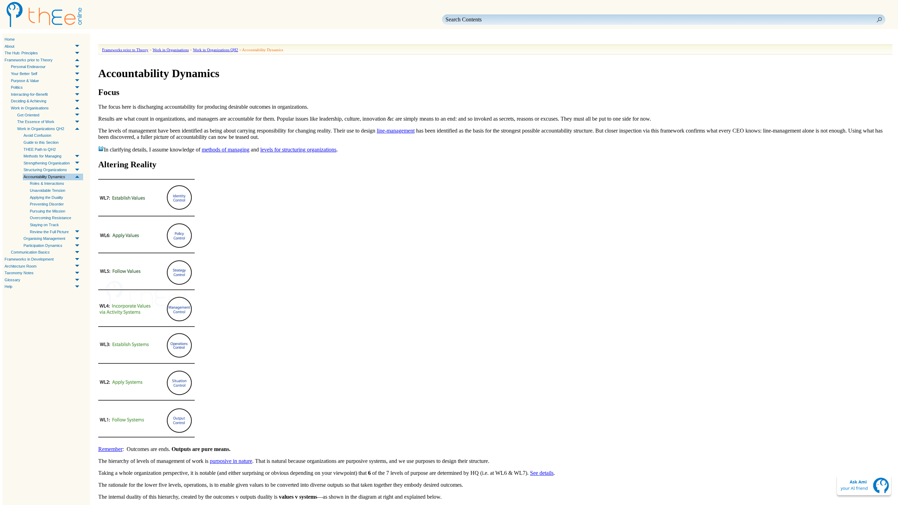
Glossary (12, 280)
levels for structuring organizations (298, 150)
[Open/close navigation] (125, 40)
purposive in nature (231, 461)
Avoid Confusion (37, 135)
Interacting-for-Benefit (29, 94)
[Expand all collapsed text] (151, 40)
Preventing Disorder (47, 204)
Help (8, 286)
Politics (17, 87)
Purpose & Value (25, 81)
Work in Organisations (30, 108)
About (9, 46)
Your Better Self (24, 74)
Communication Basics (30, 252)
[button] (879, 19)
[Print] (138, 40)
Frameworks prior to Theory (29, 60)
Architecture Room (20, 266)
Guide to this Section (41, 142)
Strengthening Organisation (47, 163)
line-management (396, 131)
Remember (110, 449)
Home (10, 39)
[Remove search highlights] (163, 40)
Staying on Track (44, 225)
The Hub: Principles (21, 53)
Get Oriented (28, 115)
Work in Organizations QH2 (40, 129)
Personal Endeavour (28, 67)
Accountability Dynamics (44, 177)
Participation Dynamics (43, 245)
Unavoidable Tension (47, 190)
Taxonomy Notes (19, 273)
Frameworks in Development (29, 259)
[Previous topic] (104, 40)
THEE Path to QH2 (40, 149)
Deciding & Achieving (28, 101)
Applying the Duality (46, 197)
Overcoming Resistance (50, 218)
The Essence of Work (35, 122)
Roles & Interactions (47, 183)
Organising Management (44, 238)
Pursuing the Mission (47, 211)
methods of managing (225, 150)
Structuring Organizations (45, 170)
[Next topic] (114, 40)
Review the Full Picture (49, 232)
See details (542, 473)
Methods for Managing (42, 156)
